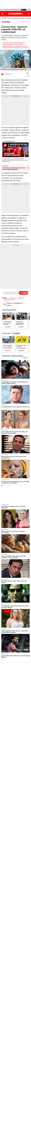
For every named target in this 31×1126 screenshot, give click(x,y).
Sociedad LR (8, 74)
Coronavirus (13, 298)
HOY (1, 9)
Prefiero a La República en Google (14, 304)
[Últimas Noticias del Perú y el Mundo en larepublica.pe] (15, 14)
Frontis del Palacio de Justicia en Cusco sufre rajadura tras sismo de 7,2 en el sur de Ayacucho (16, 46)
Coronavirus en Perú (9, 299)
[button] (2, 14)
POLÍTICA (9, 18)
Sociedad (6, 22)
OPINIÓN (15, 18)
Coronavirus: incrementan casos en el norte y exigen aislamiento (13, 168)
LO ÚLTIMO (3, 18)
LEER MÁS (7, 327)
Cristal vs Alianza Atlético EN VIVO (12, 9)
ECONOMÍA (21, 18)
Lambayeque (9, 88)
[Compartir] (27, 73)
